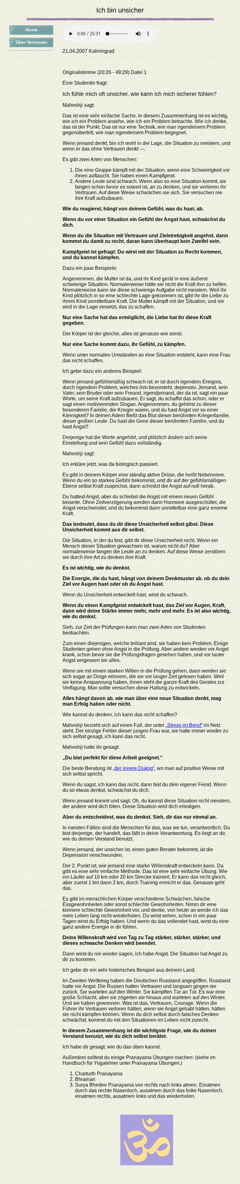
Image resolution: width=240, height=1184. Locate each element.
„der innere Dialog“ (133, 768)
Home (31, 29)
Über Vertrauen (31, 42)
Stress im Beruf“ (184, 725)
